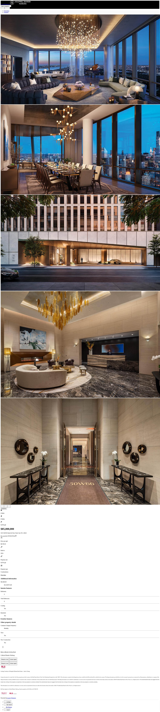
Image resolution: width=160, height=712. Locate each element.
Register (7, 8)
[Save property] (5, 506)
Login (2, 8)
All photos (3, 508)
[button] (80, 59)
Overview (6, 11)
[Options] (2, 506)
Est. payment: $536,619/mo (8, 536)
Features (6, 12)
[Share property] (9, 506)
